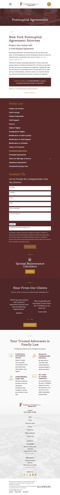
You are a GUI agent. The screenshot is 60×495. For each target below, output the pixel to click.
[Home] (29, 4)
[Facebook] (24, 475)
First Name (12, 187)
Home (30, 420)
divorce (19, 59)
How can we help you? (15, 213)
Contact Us (30, 436)
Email (11, 203)
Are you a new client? (15, 208)
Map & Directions (30, 453)
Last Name (12, 192)
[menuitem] (30, 109)
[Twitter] (27, 475)
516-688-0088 (30, 412)
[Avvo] (30, 475)
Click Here (30, 271)
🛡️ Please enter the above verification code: (20, 227)
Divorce (30, 426)
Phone (11, 197)
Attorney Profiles (30, 423)
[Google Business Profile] (33, 475)
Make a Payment (30, 433)
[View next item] (32, 319)
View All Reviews (30, 325)
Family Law (30, 430)
